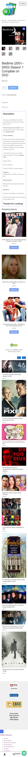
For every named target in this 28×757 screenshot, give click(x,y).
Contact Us (7, 751)
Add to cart (13, 88)
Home (5, 20)
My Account (4, 754)
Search (14, 754)
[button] (24, 29)
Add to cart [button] (14, 247)
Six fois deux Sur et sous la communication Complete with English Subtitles (13, 469)
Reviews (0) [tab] (5, 107)
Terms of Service (14, 715)
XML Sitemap (14, 717)
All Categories (8, 744)
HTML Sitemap (14, 719)
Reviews (6, 749)
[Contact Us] (24, 753)
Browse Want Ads (9, 747)
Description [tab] (5, 102)
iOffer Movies (6, 734)
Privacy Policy (14, 713)
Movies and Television (10, 742)
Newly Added (7, 740)
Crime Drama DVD (12, 20)
